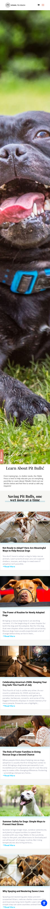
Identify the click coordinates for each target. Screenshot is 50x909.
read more (10, 566)
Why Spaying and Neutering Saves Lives (23, 891)
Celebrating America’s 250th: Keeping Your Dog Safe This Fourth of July (25, 683)
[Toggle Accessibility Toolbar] (44, 903)
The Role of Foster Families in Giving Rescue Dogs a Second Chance (22, 753)
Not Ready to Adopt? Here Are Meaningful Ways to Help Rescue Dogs (24, 549)
